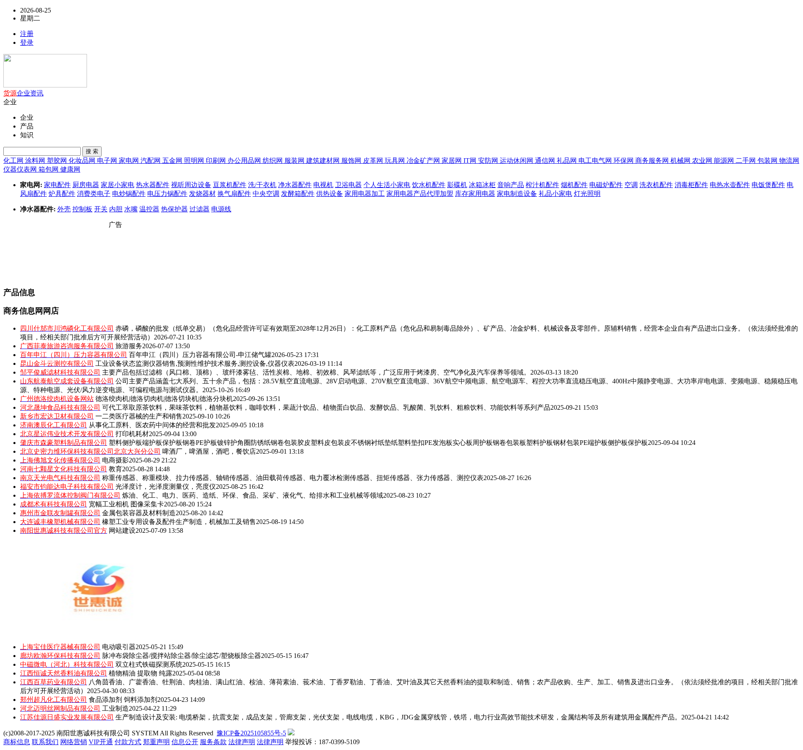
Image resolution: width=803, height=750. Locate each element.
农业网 (703, 160)
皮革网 (374, 160)
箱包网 (49, 169)
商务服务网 (652, 160)
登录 (26, 42)
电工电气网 (596, 160)
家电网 (130, 160)
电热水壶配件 (730, 184)
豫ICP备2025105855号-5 (251, 733)
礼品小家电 (555, 193)
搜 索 (92, 151)
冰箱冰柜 (482, 184)
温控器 (149, 209)
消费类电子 (93, 193)
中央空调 (266, 193)
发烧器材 (202, 193)
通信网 (546, 160)
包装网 (768, 160)
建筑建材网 (323, 160)
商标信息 (16, 741)
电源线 (221, 209)
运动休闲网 (517, 160)
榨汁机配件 (542, 184)
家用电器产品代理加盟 (419, 193)
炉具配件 (62, 193)
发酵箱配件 (298, 193)
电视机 (323, 184)
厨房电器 (85, 184)
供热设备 (329, 193)
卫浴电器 (348, 184)
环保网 (624, 160)
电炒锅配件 (129, 193)
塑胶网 (58, 160)
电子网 (108, 160)
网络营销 (73, 741)
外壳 (64, 209)
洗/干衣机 (262, 184)
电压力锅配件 (167, 193)
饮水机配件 (428, 184)
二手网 (746, 160)
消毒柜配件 (691, 184)
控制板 (82, 209)
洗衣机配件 (656, 184)
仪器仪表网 (20, 169)
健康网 (70, 169)
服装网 (295, 160)
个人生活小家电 (386, 184)
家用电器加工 (365, 193)
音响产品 (510, 184)
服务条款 (213, 741)
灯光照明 (587, 193)
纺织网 (273, 160)
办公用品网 (245, 160)
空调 (631, 184)
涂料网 (36, 160)
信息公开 (184, 741)
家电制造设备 (517, 193)
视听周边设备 (191, 184)
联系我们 (45, 741)
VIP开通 (101, 741)
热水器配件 (152, 184)
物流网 (789, 160)
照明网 (195, 160)
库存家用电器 (475, 193)
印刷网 (217, 160)
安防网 (489, 160)
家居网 (452, 160)
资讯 (36, 93)
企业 (23, 93)
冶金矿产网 (424, 160)
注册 (26, 33)
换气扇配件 (234, 193)
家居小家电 (117, 184)
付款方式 (128, 741)
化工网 (14, 160)
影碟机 (457, 184)
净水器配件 (295, 184)
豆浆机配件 (229, 184)
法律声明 (241, 741)
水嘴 (131, 209)
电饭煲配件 (768, 184)
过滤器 (199, 209)
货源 (10, 93)
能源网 (725, 160)
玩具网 (396, 160)
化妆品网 (83, 160)
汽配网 (151, 160)
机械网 (681, 160)
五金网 (173, 160)
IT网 (470, 160)
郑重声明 (156, 741)
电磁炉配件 (606, 184)
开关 (100, 209)
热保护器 (174, 209)
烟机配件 (574, 184)
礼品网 (567, 160)
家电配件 (57, 184)
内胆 (116, 209)
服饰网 (352, 160)
